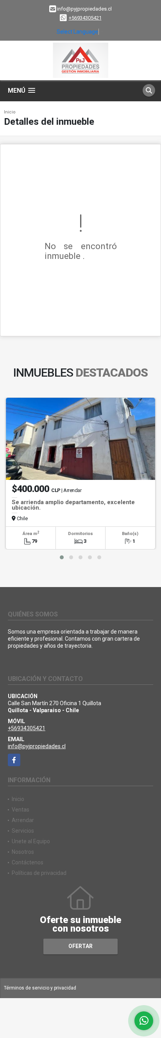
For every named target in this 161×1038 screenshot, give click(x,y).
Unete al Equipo (31, 841)
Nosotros (23, 852)
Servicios (23, 831)
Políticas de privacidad (39, 873)
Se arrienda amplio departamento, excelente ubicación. (73, 505)
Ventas (20, 809)
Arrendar (23, 820)
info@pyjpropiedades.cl (37, 746)
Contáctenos (27, 862)
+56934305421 (85, 18)
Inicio (10, 112)
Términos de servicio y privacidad (40, 988)
